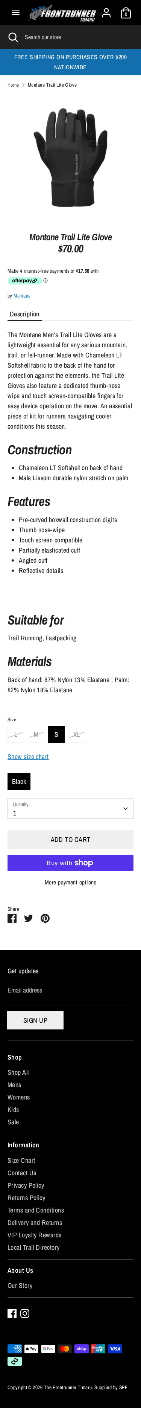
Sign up (35, 1020)
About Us (20, 1270)
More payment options (70, 882)
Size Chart (21, 1160)
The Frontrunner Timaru (68, 1387)
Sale (13, 1122)
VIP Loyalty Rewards (35, 1235)
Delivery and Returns (35, 1222)
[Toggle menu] (16, 12)
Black (19, 781)
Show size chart (28, 756)
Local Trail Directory (33, 1247)
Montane (22, 295)
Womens (19, 1097)
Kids (13, 1109)
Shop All (18, 1072)
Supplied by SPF (110, 1387)
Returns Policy (26, 1197)
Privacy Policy (26, 1185)
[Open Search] (12, 37)
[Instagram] (24, 1313)
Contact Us (22, 1172)
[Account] (106, 10)
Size (12, 719)
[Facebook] (12, 1313)
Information (23, 1145)
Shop (15, 1057)
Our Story (20, 1285)
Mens (14, 1084)
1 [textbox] (14, 813)
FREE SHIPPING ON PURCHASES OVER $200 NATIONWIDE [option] (70, 62)
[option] (70, 158)
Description (24, 314)
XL (76, 734)
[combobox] (70, 809)
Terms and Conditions (36, 1210)
